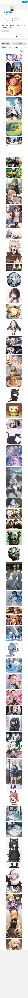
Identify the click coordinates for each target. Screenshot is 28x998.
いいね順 (19, 43)
